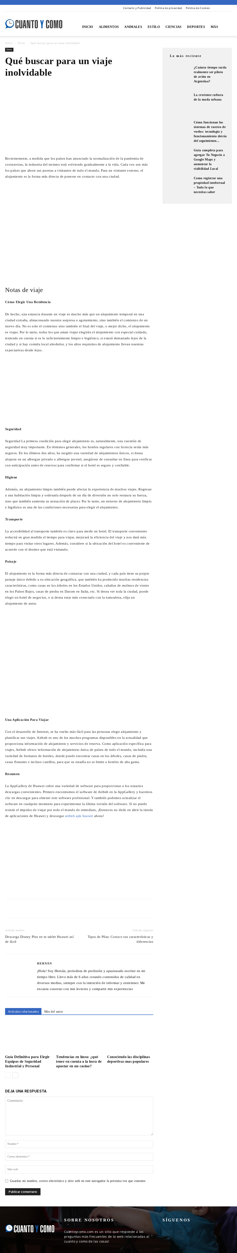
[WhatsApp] (41, 908)
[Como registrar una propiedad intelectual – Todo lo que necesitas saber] (178, 187)
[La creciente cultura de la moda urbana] (178, 104)
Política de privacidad (168, 8)
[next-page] (15, 1075)
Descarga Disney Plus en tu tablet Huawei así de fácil (39, 939)
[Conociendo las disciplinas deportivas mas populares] (130, 1037)
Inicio (87, 27)
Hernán (44, 963)
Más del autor (53, 1011)
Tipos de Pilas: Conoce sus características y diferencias (120, 939)
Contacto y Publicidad (137, 8)
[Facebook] (220, 8)
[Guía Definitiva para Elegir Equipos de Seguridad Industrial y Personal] (28, 1037)
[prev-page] (8, 1075)
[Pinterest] (228, 8)
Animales (133, 27)
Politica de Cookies (198, 8)
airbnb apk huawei (79, 816)
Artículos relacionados (23, 1011)
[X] (20, 908)
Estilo (154, 27)
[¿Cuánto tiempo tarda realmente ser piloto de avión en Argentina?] (178, 76)
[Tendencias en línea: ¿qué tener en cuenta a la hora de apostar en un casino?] (79, 1037)
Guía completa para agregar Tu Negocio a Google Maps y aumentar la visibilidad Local (209, 159)
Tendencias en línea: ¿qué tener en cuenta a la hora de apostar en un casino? (79, 1061)
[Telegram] (52, 908)
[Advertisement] (79, 121)
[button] (226, 27)
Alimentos (109, 27)
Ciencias (173, 27)
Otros (21, 43)
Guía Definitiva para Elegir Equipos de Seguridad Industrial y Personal (27, 1061)
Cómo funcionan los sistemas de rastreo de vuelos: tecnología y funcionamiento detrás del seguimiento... (210, 132)
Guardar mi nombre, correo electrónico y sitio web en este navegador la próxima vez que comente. (78, 1181)
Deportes (196, 27)
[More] (63, 908)
